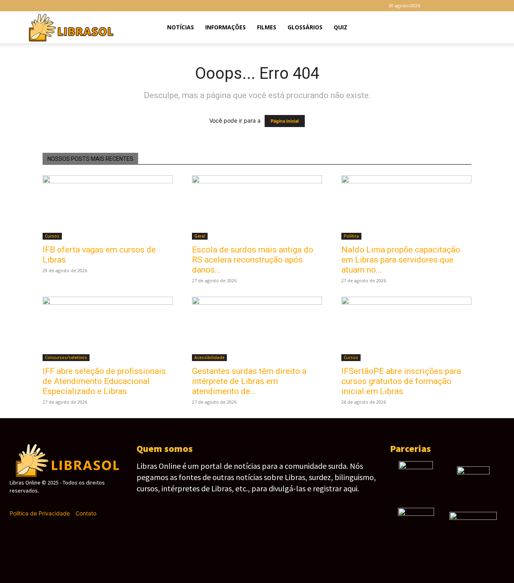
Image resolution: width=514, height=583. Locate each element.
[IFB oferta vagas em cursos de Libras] (108, 207)
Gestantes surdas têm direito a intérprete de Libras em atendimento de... (249, 381)
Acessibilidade (209, 357)
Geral (199, 236)
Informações (225, 27)
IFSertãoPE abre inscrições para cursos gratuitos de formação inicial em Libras (401, 381)
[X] (479, 5)
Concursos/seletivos (66, 357)
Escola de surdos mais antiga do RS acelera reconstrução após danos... (252, 260)
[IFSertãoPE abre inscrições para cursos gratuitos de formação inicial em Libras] (406, 329)
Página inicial (285, 121)
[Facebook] (439, 5)
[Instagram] (452, 5)
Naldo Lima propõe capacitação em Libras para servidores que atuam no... (400, 260)
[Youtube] (492, 5)
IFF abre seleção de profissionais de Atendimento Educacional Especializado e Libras (104, 381)
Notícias (180, 27)
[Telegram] (465, 5)
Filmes (266, 27)
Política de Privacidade (40, 513)
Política (351, 236)
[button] (488, 28)
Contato (85, 513)
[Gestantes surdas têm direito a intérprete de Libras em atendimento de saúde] (257, 329)
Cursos (52, 236)
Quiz (340, 27)
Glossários (305, 27)
